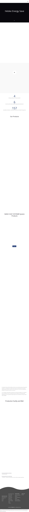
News (9, 501)
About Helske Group (11, 493)
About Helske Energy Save (10, 496)
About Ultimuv (10, 499)
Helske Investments (17, 500)
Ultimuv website (17, 499)
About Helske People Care (10, 498)
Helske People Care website (17, 498)
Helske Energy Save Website (17, 496)
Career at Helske (10, 500)
